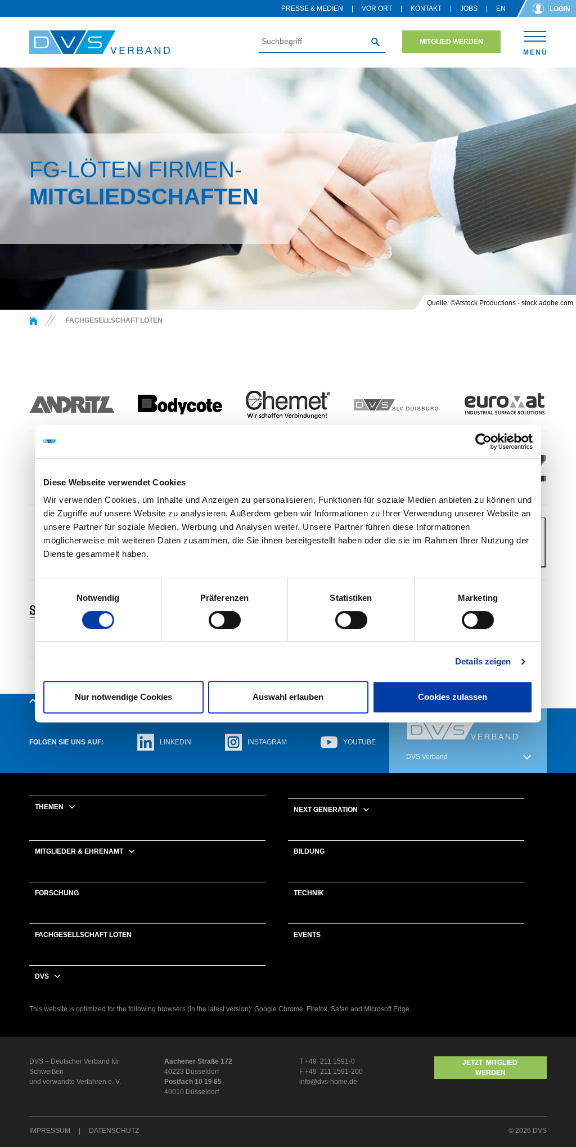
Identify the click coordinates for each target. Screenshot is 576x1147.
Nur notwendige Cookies (123, 697)
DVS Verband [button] (427, 757)
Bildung (309, 851)
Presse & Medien (312, 8)
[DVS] (33, 320)
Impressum (49, 1131)
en (501, 8)
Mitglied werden (451, 42)
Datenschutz (114, 1131)
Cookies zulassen (452, 697)
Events (307, 935)
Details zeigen (483, 661)
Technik (309, 893)
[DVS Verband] (99, 42)
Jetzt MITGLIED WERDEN (490, 1068)
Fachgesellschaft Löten (83, 935)
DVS (42, 976)
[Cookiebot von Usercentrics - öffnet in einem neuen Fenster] (483, 441)
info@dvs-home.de (328, 1082)
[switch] (225, 620)
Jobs (469, 8)
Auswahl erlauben (288, 697)
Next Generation (326, 810)
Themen (49, 807)
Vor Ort (377, 8)
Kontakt (426, 8)
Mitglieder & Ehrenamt (79, 851)
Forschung (57, 893)
